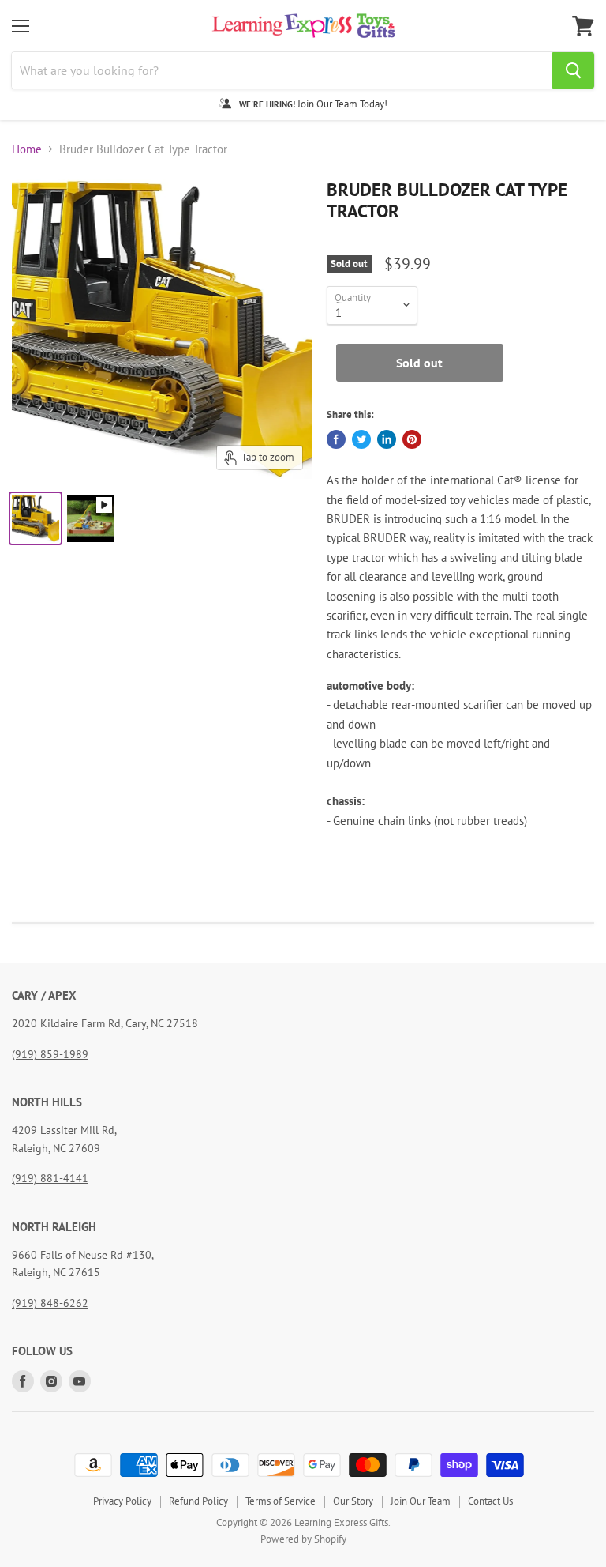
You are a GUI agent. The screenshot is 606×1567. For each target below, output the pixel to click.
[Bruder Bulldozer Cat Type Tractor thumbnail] (35, 518)
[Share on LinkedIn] (386, 439)
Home (27, 149)
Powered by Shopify (303, 1539)
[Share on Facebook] (336, 439)
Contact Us (490, 1501)
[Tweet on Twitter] (361, 439)
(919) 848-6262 (50, 1303)
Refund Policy (198, 1501)
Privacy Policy (122, 1501)
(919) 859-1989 (50, 1054)
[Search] (573, 70)
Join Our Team (421, 1501)
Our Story (353, 1501)
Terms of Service (280, 1501)
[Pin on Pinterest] (411, 439)
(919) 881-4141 (50, 1178)
